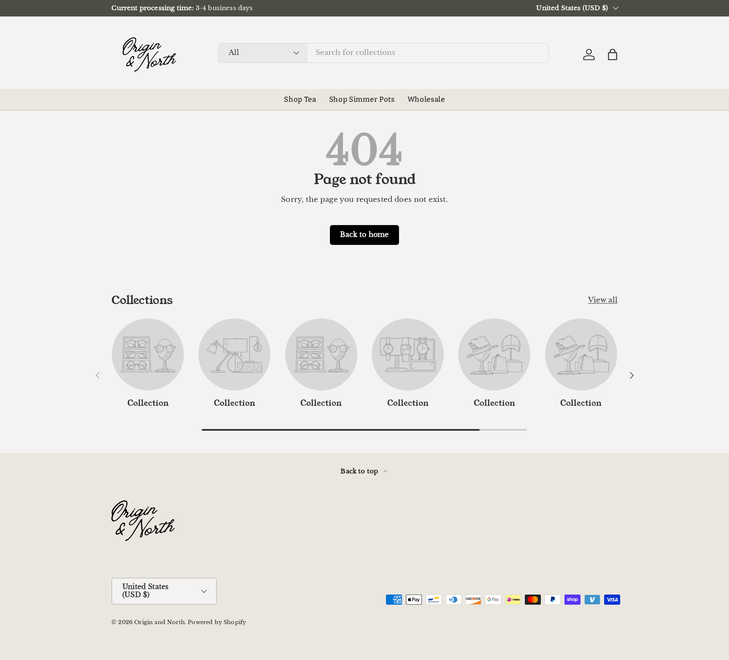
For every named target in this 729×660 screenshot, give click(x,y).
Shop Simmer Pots (362, 99)
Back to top (360, 471)
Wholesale (426, 99)
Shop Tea (300, 99)
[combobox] (383, 52)
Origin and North (159, 622)
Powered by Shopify (217, 622)
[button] (612, 54)
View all (603, 300)
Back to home (364, 235)
